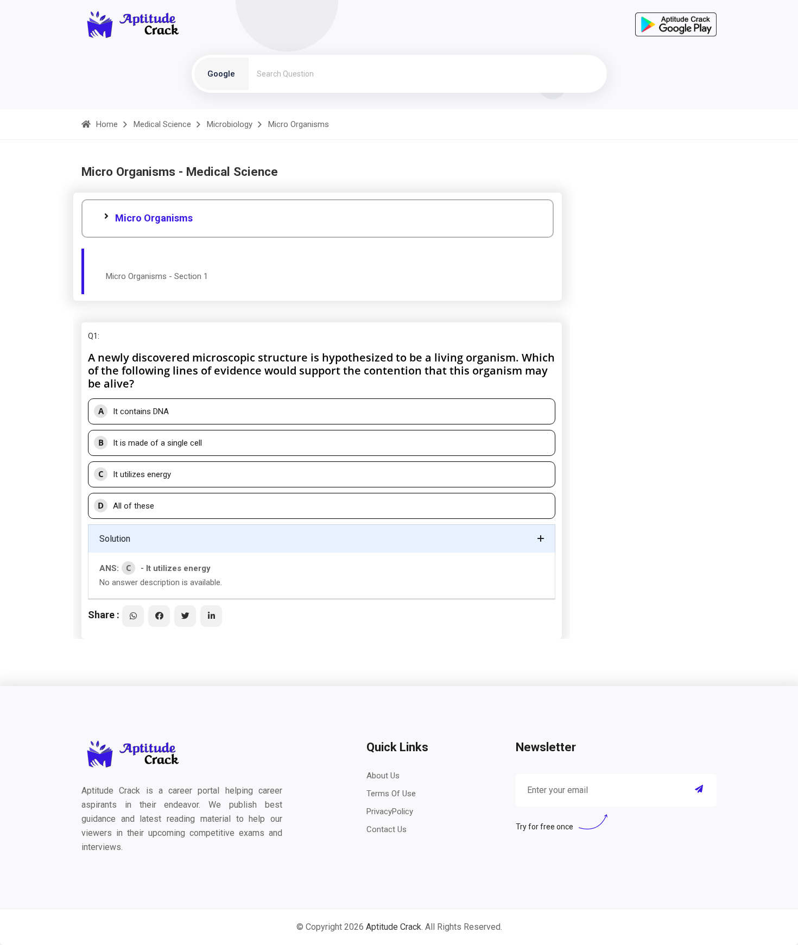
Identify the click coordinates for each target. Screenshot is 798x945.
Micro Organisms (154, 218)
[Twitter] (185, 616)
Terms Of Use (391, 793)
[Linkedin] (211, 616)
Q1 (93, 336)
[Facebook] (159, 616)
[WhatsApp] (133, 616)
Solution (114, 539)
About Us (383, 776)
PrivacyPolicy (389, 811)
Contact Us (386, 829)
